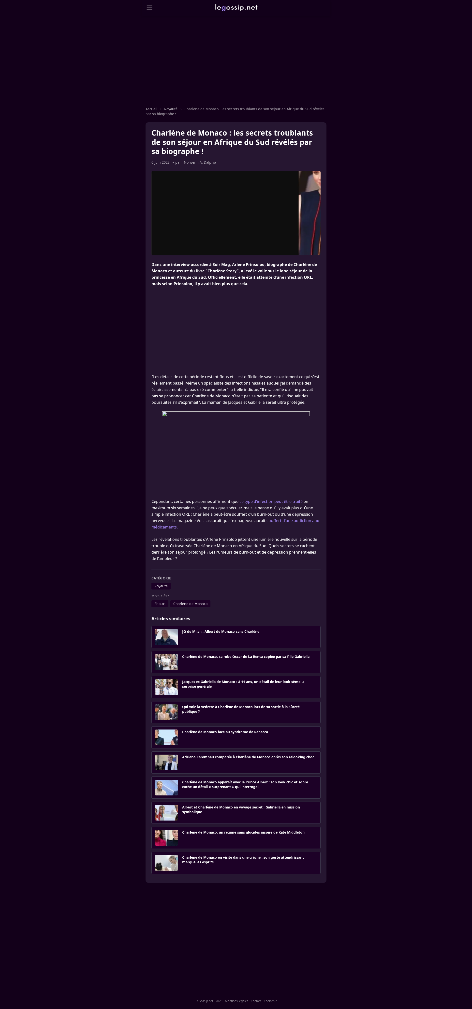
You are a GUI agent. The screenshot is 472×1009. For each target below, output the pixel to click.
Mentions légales (236, 1001)
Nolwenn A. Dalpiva (200, 162)
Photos (159, 603)
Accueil (151, 109)
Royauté (170, 109)
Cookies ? (270, 1001)
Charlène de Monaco (190, 603)
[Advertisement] (236, 66)
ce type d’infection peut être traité (271, 501)
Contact (256, 1001)
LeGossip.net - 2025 (208, 1001)
